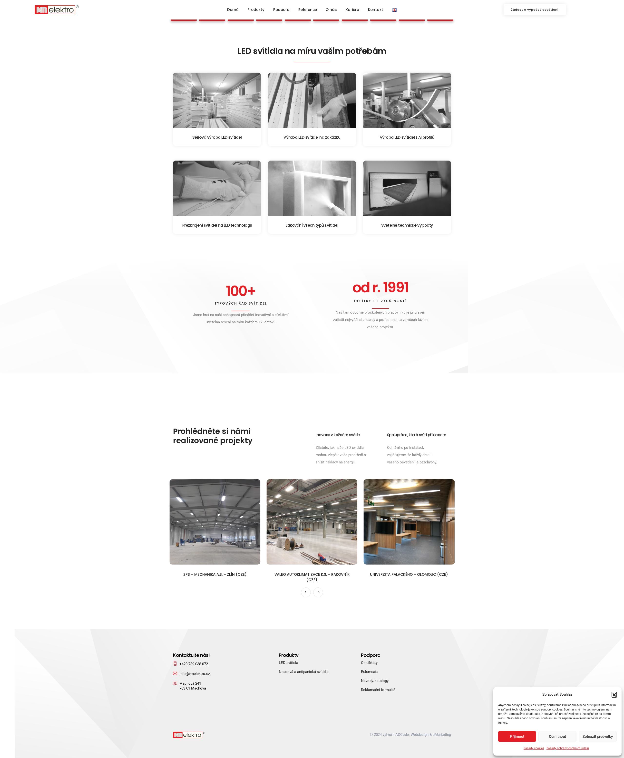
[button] (614, 694)
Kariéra (352, 9)
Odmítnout (557, 736)
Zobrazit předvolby (598, 736)
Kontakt (375, 9)
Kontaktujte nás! (191, 655)
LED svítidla (288, 663)
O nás (331, 9)
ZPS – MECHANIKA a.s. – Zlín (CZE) (215, 574)
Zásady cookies (534, 748)
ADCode (402, 734)
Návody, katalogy (375, 681)
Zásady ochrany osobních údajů (567, 748)
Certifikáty (369, 663)
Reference (307, 9)
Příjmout (517, 736)
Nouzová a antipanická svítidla (304, 672)
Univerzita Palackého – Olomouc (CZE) (409, 574)
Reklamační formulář (378, 690)
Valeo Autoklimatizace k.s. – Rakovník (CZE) (312, 577)
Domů (233, 9)
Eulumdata (369, 672)
